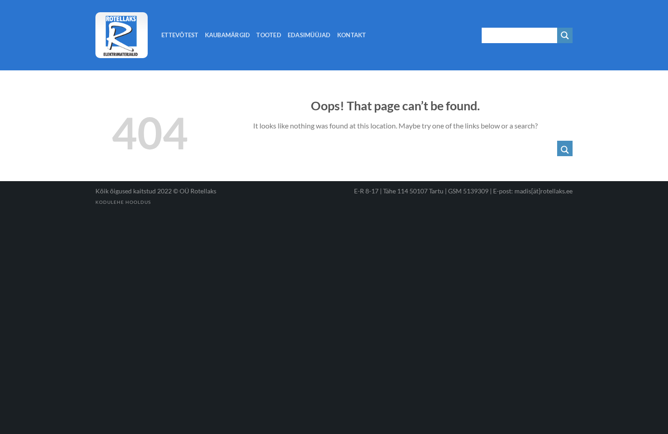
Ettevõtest (180, 35)
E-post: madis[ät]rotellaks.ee (533, 191)
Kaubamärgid (227, 35)
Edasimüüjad (309, 35)
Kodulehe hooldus (123, 202)
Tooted (268, 35)
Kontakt (351, 35)
